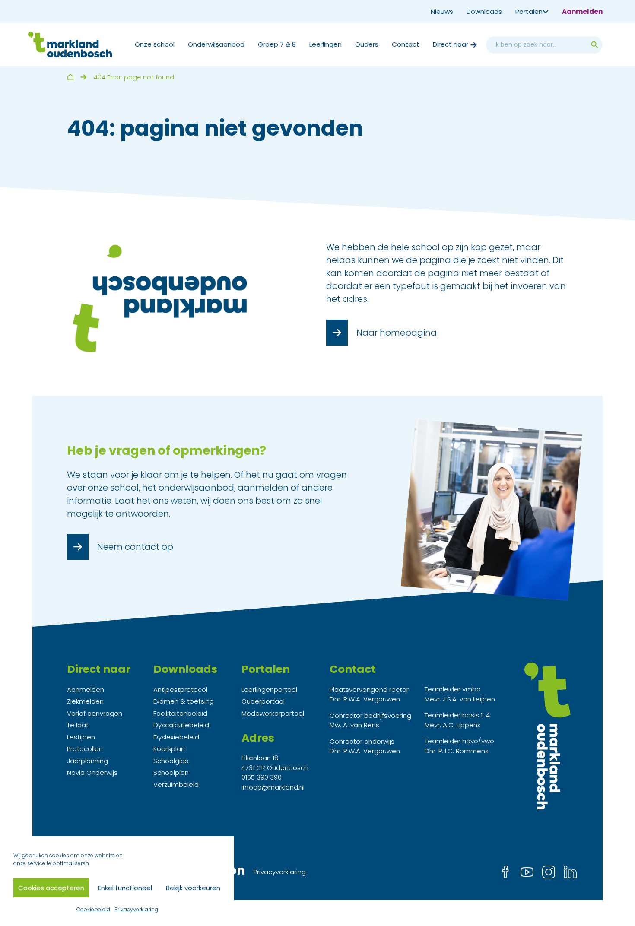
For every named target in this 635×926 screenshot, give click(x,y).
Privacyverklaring (136, 909)
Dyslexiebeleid (176, 737)
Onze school (155, 44)
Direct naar (450, 44)
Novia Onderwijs (92, 772)
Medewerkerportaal (272, 713)
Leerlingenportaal (269, 689)
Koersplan (169, 748)
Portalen (529, 11)
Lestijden (81, 737)
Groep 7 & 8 (277, 44)
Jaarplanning (87, 760)
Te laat (78, 724)
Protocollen (85, 748)
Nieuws (442, 11)
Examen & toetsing (183, 701)
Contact (405, 44)
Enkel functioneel (125, 887)
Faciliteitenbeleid (180, 713)
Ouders (366, 44)
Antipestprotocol (180, 689)
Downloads (484, 11)
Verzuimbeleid (176, 784)
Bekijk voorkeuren (193, 887)
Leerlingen (325, 44)
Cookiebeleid (93, 909)
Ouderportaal (263, 701)
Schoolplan (171, 772)
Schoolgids (170, 760)
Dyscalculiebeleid (181, 724)
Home (70, 77)
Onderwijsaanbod (216, 44)
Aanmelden (582, 11)
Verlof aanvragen (94, 713)
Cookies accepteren (51, 887)
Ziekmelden (85, 701)
